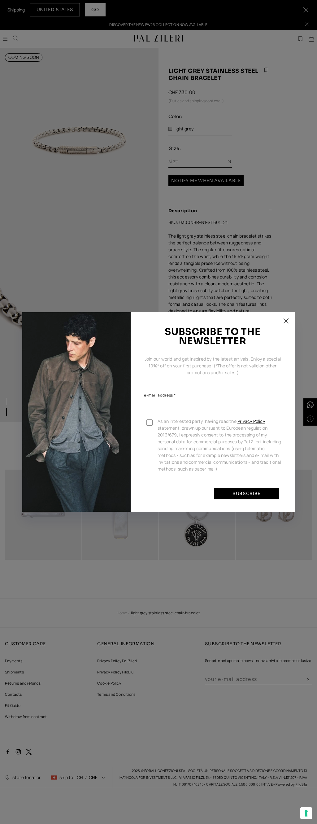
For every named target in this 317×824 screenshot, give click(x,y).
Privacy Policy (251, 421)
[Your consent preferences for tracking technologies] (306, 813)
